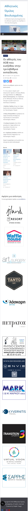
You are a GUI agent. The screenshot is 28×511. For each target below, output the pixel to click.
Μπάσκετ (5, 55)
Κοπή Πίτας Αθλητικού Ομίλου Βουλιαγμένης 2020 (16, 158)
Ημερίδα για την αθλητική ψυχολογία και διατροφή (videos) (7, 179)
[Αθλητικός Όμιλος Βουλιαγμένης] (14, 26)
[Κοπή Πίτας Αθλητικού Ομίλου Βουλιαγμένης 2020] (17, 151)
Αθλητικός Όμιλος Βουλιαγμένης (14, 10)
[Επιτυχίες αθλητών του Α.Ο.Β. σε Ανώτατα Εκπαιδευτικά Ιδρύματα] (7, 151)
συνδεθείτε (22, 199)
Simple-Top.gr (17, 506)
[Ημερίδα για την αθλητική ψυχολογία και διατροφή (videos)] (7, 173)
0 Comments (14, 78)
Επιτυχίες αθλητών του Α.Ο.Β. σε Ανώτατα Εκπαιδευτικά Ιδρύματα (6, 158)
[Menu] (3, 34)
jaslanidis (17, 75)
